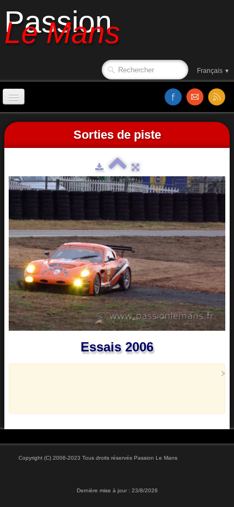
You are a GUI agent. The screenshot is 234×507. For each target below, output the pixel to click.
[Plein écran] (135, 167)
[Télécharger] (99, 167)
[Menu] (13, 96)
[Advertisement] (126, 393)
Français (213, 71)
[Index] (117, 167)
